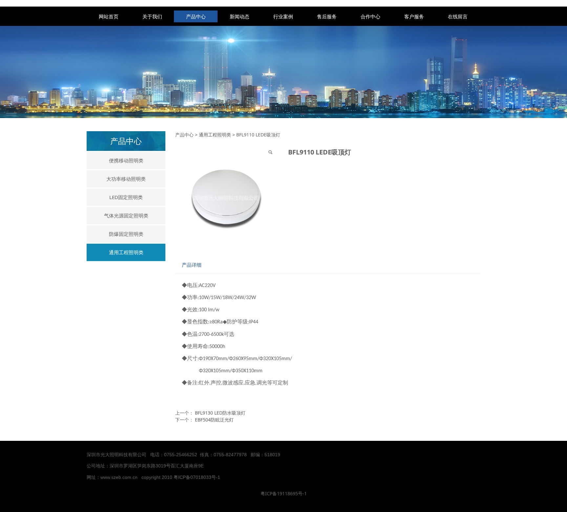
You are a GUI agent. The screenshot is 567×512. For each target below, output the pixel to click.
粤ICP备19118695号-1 (284, 493)
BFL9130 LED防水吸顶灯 (220, 413)
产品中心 (196, 16)
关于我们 (152, 16)
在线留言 (458, 16)
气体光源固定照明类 (126, 215)
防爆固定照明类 (126, 234)
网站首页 (108, 16)
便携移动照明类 (126, 160)
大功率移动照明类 (126, 178)
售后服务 (327, 16)
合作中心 (370, 16)
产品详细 (191, 264)
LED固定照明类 (126, 197)
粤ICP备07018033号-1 (197, 477)
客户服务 (414, 16)
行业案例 (283, 16)
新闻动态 (239, 16)
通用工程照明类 (126, 252)
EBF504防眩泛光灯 (214, 420)
